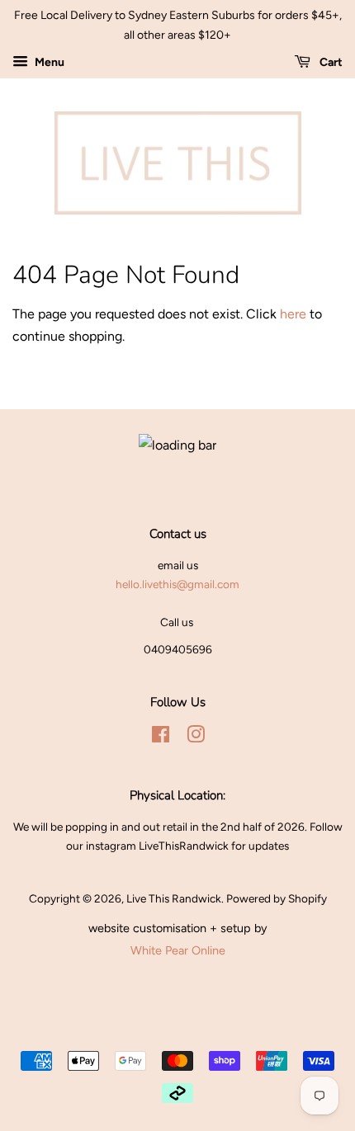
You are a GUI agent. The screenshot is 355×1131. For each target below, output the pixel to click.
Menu (48, 62)
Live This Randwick (173, 898)
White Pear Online (177, 950)
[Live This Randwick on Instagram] (196, 737)
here (293, 314)
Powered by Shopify (276, 898)
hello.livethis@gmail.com (177, 584)
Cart (330, 62)
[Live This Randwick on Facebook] (160, 737)
